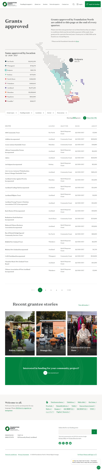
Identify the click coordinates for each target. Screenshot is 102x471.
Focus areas (61, 113)
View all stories (83, 305)
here (77, 41)
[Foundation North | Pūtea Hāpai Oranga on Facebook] (60, 443)
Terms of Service (73, 438)
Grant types (11, 113)
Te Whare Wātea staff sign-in (86, 454)
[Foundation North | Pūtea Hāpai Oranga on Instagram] (63, 443)
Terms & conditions (11, 454)
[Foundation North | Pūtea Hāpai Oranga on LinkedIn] (67, 443)
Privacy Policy (62, 438)
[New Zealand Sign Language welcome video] (47, 402)
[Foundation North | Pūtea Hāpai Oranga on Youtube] (70, 443)
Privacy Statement (23, 454)
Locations (39, 113)
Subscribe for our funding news (68, 428)
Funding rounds (25, 113)
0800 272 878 (9, 437)
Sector (49, 113)
